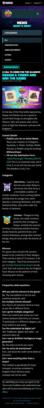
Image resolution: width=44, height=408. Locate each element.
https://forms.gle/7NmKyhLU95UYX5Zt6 (24, 160)
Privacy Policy (33, 403)
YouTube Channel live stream (19, 265)
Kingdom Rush (11, 45)
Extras (8, 54)
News (22, 23)
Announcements (12, 49)
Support (37, 3)
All (6, 40)
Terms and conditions (14, 403)
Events (8, 59)
